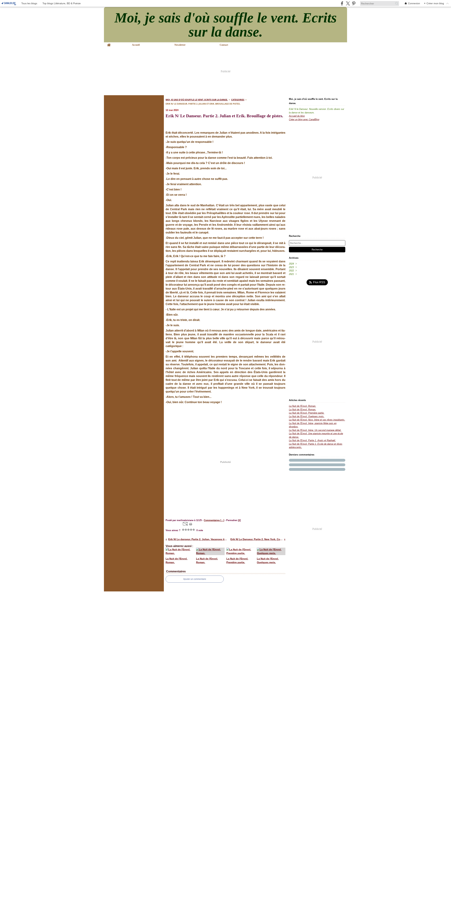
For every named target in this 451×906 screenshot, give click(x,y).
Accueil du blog (297, 116)
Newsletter (180, 45)
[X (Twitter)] (348, 3)
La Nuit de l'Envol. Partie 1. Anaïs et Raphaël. (312, 440)
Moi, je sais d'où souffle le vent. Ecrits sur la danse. (197, 99)
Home (109, 43)
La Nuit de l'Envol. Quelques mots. (306, 416)
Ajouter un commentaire (194, 579)
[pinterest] (353, 3)
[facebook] (342, 3)
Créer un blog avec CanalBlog (304, 119)
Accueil (136, 45)
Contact (224, 45)
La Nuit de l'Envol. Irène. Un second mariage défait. (315, 430)
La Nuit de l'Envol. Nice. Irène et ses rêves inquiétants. (317, 419)
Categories (237, 99)
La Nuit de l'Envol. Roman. (302, 406)
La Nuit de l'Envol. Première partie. (306, 413)
